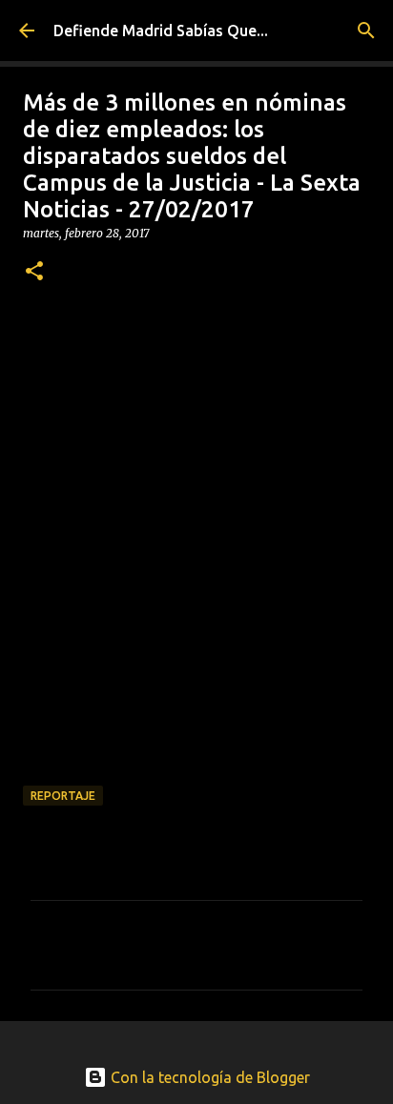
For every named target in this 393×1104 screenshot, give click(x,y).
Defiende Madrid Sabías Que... (160, 30)
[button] (34, 272)
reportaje (63, 795)
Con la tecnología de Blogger (208, 1077)
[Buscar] (366, 30)
